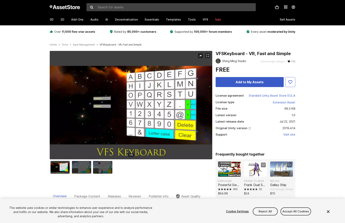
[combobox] (171, 7)
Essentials (152, 19)
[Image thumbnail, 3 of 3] (103, 167)
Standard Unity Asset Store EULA (272, 95)
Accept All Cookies (296, 211)
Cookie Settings (237, 211)
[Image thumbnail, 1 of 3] (61, 167)
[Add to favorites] (237, 165)
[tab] (60, 196)
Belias (275, 180)
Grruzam (225, 180)
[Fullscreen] (207, 55)
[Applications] (285, 7)
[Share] (200, 55)
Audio (94, 19)
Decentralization (126, 19)
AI (106, 19)
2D (62, 19)
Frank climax (254, 180)
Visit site (289, 134)
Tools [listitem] (65, 44)
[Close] (328, 211)
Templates (173, 19)
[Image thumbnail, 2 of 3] (82, 167)
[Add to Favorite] (290, 82)
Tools (192, 19)
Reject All (265, 211)
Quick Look (231, 173)
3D (52, 19)
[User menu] (293, 7)
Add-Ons (77, 19)
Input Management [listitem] (84, 44)
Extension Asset (284, 102)
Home (53, 44)
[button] (277, 7)
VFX (205, 19)
